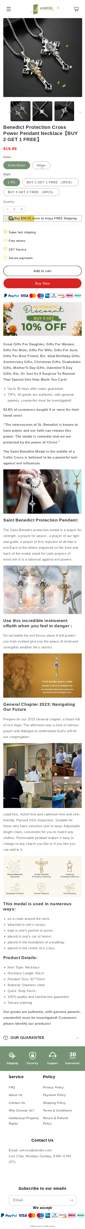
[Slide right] (80, 112)
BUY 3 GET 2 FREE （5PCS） (31, 192)
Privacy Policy (53, 1087)
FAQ (12, 1087)
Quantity (9, 201)
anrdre (52, 1226)
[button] (42, 1037)
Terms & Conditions (57, 1110)
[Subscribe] (71, 1200)
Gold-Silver (17, 165)
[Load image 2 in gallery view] (42, 111)
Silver (41, 165)
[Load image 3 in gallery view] (64, 111)
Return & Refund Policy (55, 1120)
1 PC (11, 182)
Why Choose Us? (21, 1110)
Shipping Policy (54, 1103)
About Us (15, 1095)
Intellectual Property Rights (24, 1120)
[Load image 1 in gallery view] (20, 111)
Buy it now (42, 283)
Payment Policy (54, 1095)
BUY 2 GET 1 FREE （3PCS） (50, 182)
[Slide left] (5, 112)
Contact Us (17, 1103)
